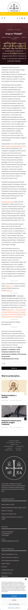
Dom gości (4, 566)
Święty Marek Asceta (7, 202)
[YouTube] (22, 18)
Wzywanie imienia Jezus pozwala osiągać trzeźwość (11, 422)
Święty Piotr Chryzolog (6, 510)
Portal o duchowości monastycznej (10, 557)
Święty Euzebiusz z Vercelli (9, 396)
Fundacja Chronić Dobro (7, 570)
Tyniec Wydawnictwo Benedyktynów (10, 560)
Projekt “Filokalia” (5, 563)
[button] (26, 579)
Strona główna (6, 37)
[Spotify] (24, 18)
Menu (4, 13)
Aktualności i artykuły (14, 442)
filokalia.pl (9, 290)
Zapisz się (14, 368)
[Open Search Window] (2, 18)
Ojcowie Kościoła (15, 400)
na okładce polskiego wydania (15, 146)
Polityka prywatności (13, 449)
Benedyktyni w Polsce (6, 573)
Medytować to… (10, 310)
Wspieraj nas (4, 576)
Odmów (14, 600)
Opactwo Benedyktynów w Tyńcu (9, 554)
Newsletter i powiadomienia (11, 445)
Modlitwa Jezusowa (16, 427)
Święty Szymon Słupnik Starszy (8, 514)
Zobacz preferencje (14, 604)
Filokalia (18, 29)
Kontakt (19, 450)
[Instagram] (19, 18)
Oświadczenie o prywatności (14, 607)
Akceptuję (14, 596)
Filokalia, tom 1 (9, 286)
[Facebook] (17, 18)
